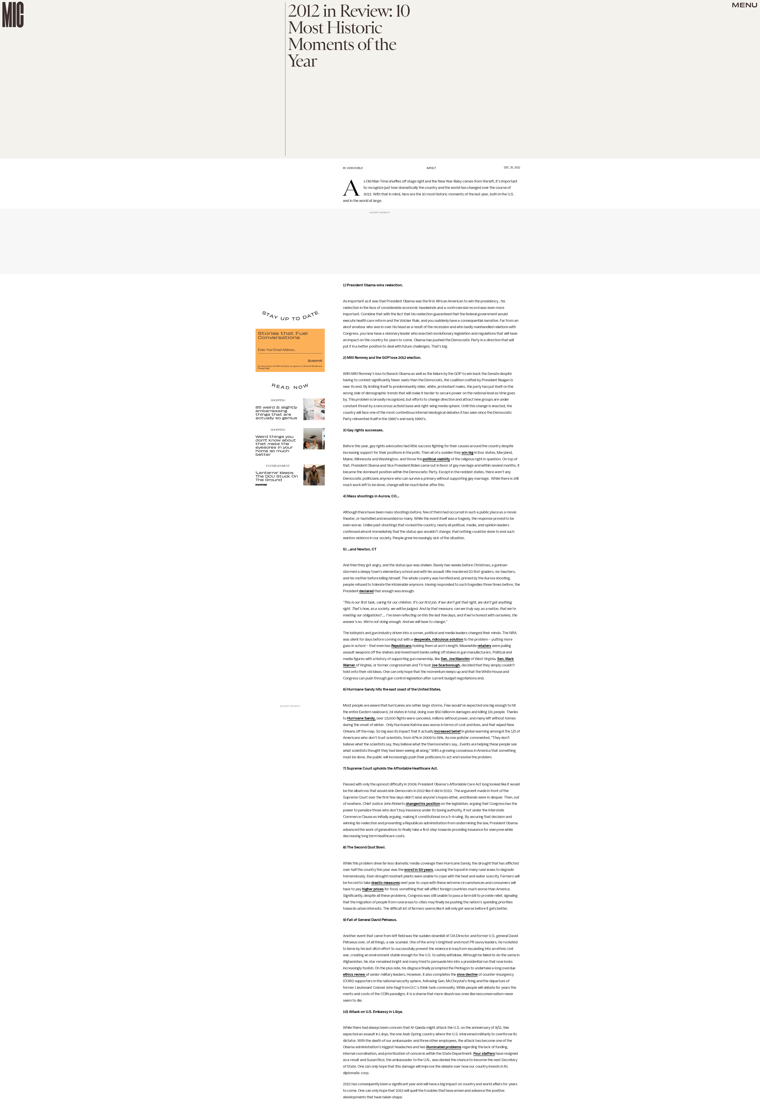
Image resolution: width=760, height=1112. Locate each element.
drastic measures (385, 883)
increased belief (447, 731)
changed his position (423, 804)
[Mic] (13, 15)
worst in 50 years (418, 870)
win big (467, 453)
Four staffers (484, 1054)
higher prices (373, 889)
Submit (315, 360)
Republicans (401, 646)
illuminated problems (443, 1047)
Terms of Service (311, 366)
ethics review (354, 974)
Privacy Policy (263, 368)
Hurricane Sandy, (361, 718)
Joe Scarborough (446, 665)
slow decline (467, 974)
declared (366, 591)
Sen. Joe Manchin (455, 659)
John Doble (355, 168)
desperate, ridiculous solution (438, 639)
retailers (484, 646)
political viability (436, 459)
